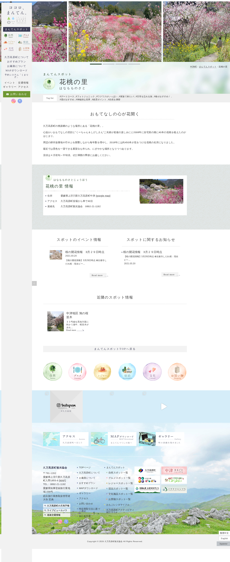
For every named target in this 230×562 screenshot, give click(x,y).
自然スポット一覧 (118, 472)
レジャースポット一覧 (120, 483)
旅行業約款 (85, 521)
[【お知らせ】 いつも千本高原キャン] (196, 406)
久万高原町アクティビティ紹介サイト (120, 511)
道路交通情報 (54, 515)
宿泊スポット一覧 (118, 488)
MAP (62, 480)
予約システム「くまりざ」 (16, 76)
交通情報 (23, 82)
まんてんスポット (16, 29)
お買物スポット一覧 (119, 499)
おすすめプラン (16, 61)
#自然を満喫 (114, 99)
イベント (9, 82)
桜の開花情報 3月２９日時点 (84, 251)
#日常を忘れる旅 (144, 96)
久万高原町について (17, 57)
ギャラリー (85, 493)
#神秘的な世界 (83, 99)
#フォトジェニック (85, 96)
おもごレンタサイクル (118, 504)
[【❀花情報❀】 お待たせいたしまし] (34, 406)
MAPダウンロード (17, 70)
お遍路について (16, 66)
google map (103, 195)
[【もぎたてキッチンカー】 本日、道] (99, 406)
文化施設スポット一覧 (120, 494)
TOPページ (85, 467)
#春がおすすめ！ (162, 96)
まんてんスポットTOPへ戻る (115, 348)
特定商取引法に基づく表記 (89, 510)
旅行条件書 (85, 516)
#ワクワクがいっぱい (106, 96)
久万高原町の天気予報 (58, 506)
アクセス (83, 498)
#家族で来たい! (126, 96)
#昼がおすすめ (67, 99)
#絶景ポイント (99, 99)
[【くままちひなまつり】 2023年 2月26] (163, 406)
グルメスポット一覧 (119, 478)
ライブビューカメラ (57, 510)
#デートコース (67, 96)
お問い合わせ (86, 503)
